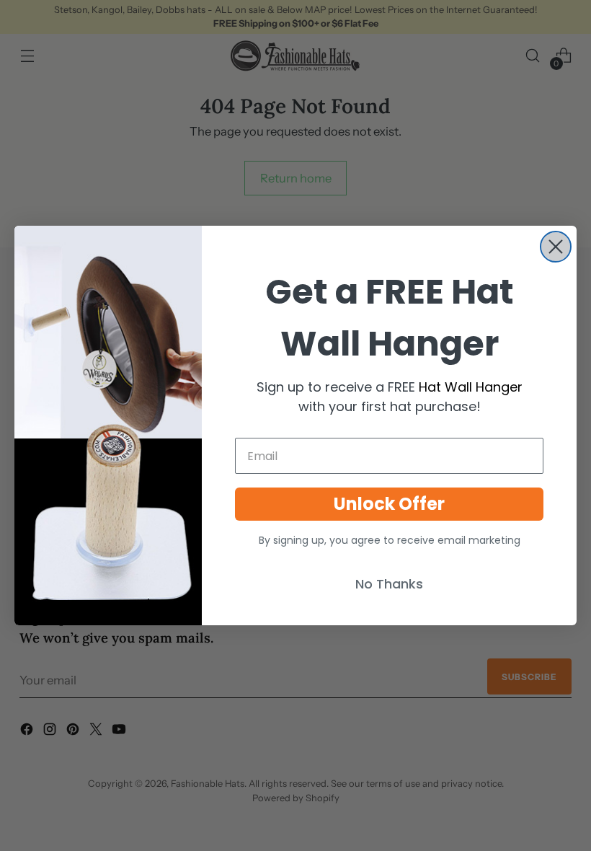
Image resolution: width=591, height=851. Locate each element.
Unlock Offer (389, 504)
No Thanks (389, 584)
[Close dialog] (556, 247)
